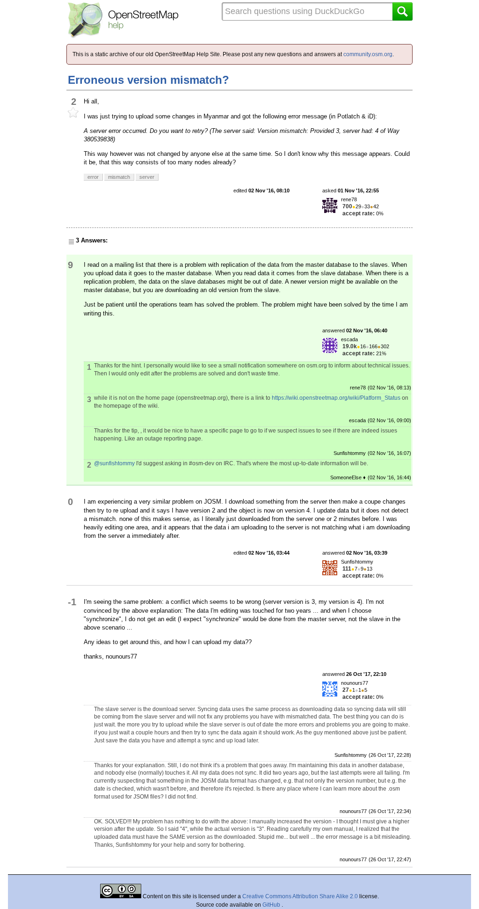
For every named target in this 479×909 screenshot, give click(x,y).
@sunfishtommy (114, 463)
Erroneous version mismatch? (148, 79)
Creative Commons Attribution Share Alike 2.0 (300, 896)
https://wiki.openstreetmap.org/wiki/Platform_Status (336, 398)
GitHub (272, 905)
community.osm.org (367, 54)
